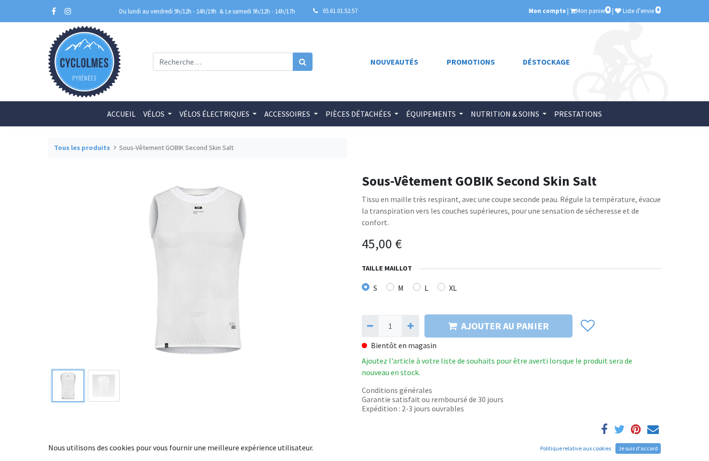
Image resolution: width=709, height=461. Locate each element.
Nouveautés (394, 62)
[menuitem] (121, 113)
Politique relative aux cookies (575, 448)
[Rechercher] (303, 62)
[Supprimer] (370, 326)
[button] (70, 269)
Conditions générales (397, 390)
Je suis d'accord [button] (638, 448)
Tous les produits (82, 147)
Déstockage (546, 62)
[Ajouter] (410, 326)
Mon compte (547, 10)
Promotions (471, 62)
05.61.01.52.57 (340, 10)
